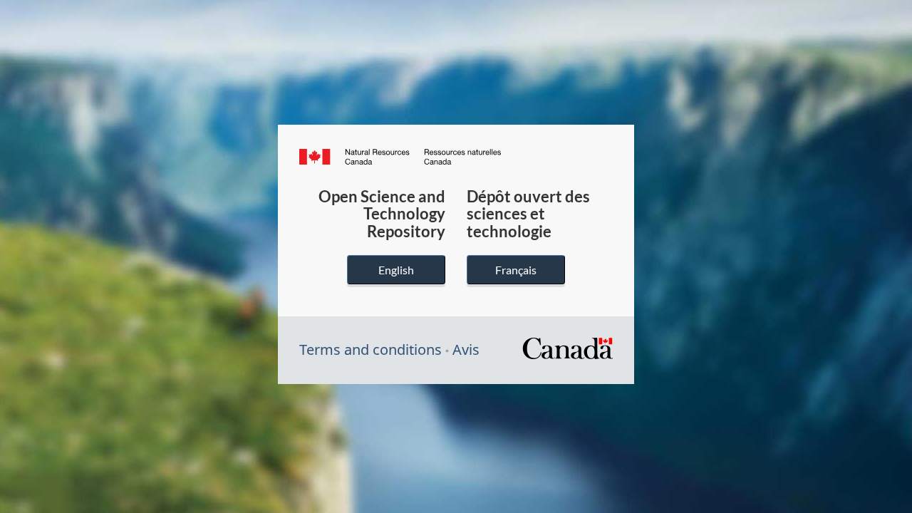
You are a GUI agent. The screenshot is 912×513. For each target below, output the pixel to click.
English (396, 269)
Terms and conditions (370, 349)
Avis (466, 349)
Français (516, 269)
